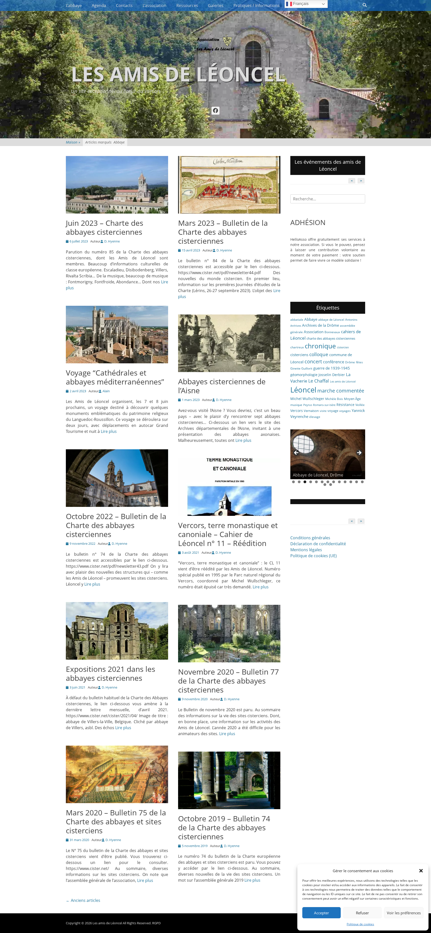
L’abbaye (74, 5)
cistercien (343, 347)
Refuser (362, 912)
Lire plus (109, 431)
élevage (314, 417)
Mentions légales (306, 549)
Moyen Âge (352, 398)
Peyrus (307, 405)
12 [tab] (356, 481)
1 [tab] (293, 481)
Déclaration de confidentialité (318, 543)
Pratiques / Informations (256, 5)
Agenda (99, 5)
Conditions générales (310, 538)
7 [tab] (327, 481)
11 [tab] (350, 481)
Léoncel (303, 390)
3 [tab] (305, 481)
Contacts (124, 5)
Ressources (187, 5)
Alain (106, 391)
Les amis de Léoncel (178, 73)
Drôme (350, 362)
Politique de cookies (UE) (313, 555)
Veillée (360, 405)
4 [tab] (310, 481)
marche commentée (340, 390)
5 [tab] (316, 481)
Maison (73, 142)
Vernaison (311, 410)
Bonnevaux (332, 332)
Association (313, 331)
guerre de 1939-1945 (331, 368)
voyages (345, 411)
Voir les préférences (404, 912)
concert (313, 361)
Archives (295, 325)
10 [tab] (345, 481)
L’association (154, 5)
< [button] (296, 453)
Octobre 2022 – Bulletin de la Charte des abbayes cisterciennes (116, 525)
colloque (318, 354)
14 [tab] (324, 484)
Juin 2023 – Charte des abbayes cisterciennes (104, 227)
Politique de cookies (360, 924)
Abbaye (310, 319)
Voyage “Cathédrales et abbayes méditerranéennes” (115, 377)
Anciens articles (83, 900)
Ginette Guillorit (301, 368)
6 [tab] (322, 481)
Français (300, 3)
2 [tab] (299, 481)
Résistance (345, 404)
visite (323, 411)
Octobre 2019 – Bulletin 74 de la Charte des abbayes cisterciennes (224, 827)
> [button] (359, 453)
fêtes (359, 362)
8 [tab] (333, 481)
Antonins (351, 319)
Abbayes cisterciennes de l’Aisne (222, 385)
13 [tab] (362, 481)
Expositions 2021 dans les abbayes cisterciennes (110, 673)
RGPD (156, 923)
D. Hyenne (112, 241)
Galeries (215, 5)
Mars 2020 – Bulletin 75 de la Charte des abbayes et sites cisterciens (116, 821)
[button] (421, 870)
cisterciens (299, 354)
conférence (333, 362)
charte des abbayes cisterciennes (331, 338)
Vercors (296, 410)
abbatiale (296, 319)
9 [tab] (339, 481)
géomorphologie (304, 374)
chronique (320, 345)
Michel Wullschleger (307, 398)
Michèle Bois (334, 399)
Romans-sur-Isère (324, 405)
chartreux (297, 347)
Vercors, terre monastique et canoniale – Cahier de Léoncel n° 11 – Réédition (228, 534)
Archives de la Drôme (320, 325)
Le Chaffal (318, 381)
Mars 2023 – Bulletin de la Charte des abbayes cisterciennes (223, 232)
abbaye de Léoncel (331, 319)
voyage (332, 410)
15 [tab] (330, 484)
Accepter (321, 912)
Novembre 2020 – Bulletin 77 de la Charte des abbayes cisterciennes (228, 681)
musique (296, 405)
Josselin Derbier (332, 374)
